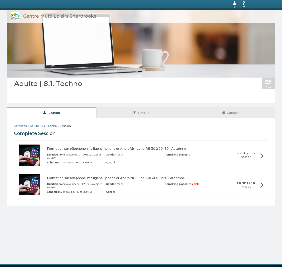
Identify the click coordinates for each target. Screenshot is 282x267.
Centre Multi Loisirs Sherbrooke (59, 16)
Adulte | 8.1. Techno (48, 83)
